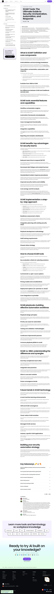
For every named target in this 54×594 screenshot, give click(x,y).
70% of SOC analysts (33, 41)
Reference (6, 567)
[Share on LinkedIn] (25, 21)
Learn (13, 573)
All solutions (4, 578)
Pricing (21, 1)
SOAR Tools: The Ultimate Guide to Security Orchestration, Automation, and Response (25, 567)
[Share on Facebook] (28, 21)
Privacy (15, 590)
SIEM (24, 132)
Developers (14, 577)
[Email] (23, 21)
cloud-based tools (31, 290)
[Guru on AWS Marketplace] (47, 579)
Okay (11, 591)
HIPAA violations (28, 439)
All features (3, 577)
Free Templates (35, 580)
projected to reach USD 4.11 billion (25, 48)
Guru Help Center (25, 573)
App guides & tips (10, 567)
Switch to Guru (35, 579)
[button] (6, 1)
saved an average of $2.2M (36, 193)
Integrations (4, 576)
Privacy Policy (6, 592)
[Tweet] (26, 21)
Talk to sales (49, 1)
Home (3, 567)
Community (14, 578)
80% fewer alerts (42, 169)
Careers (34, 573)
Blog (13, 579)
